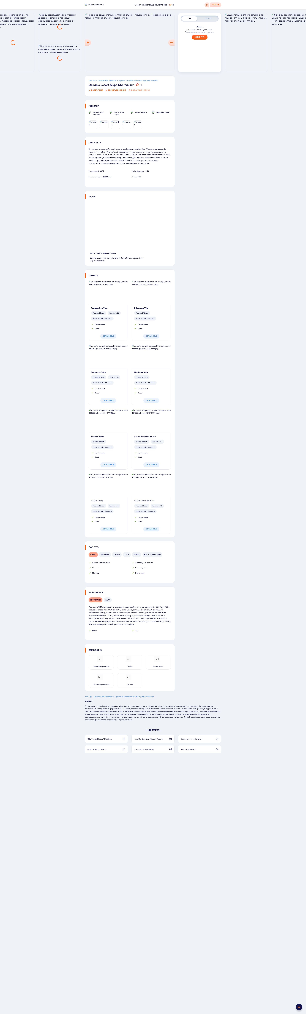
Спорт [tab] (117, 555)
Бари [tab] (107, 600)
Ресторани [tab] (95, 600)
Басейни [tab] (105, 555)
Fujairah (121, 80)
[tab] (189, 18)
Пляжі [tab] (93, 555)
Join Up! (92, 80)
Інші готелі (153, 729)
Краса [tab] (136, 555)
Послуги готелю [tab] (152, 555)
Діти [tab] (127, 555)
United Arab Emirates (107, 80)
